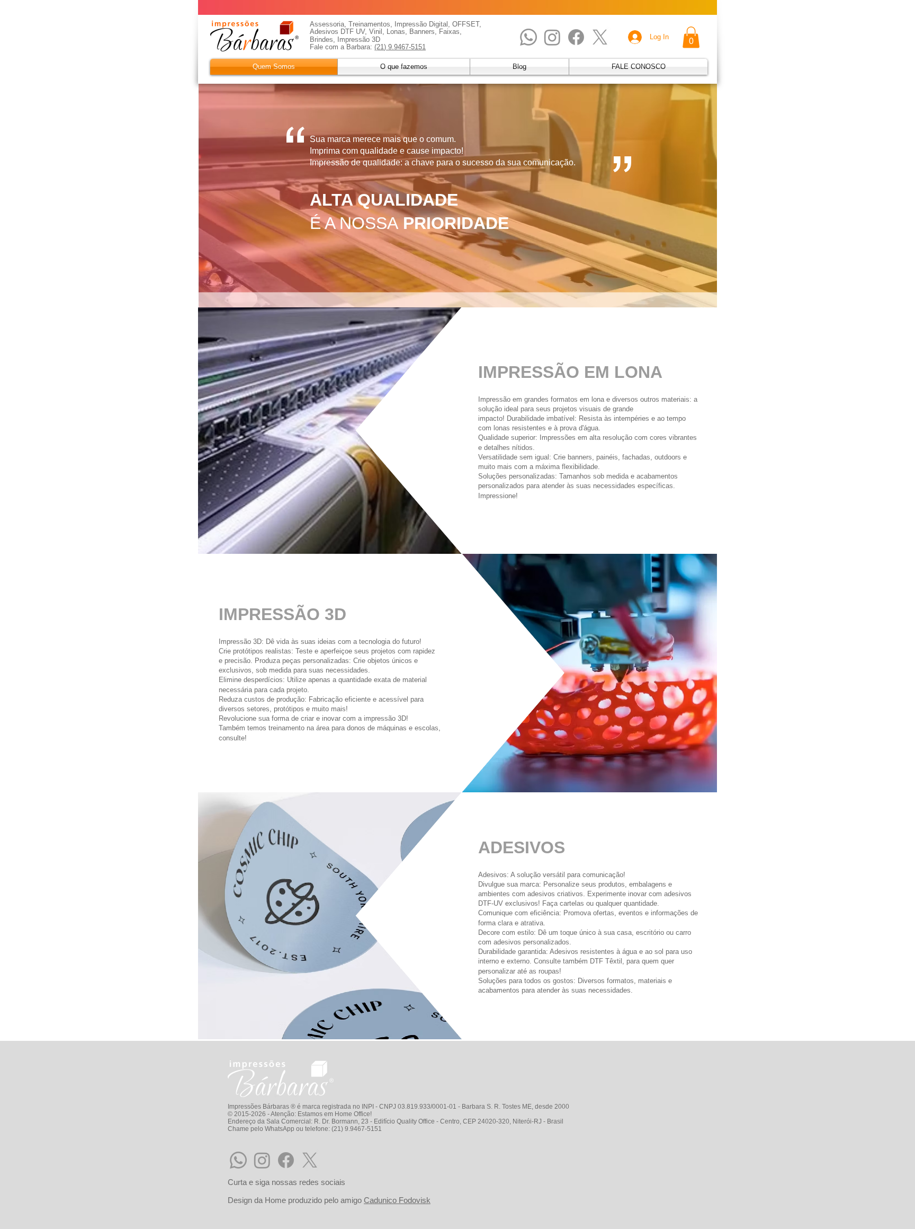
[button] (691, 37)
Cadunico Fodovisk (397, 1200)
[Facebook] (576, 37)
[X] (600, 37)
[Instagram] (552, 37)
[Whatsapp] (528, 37)
